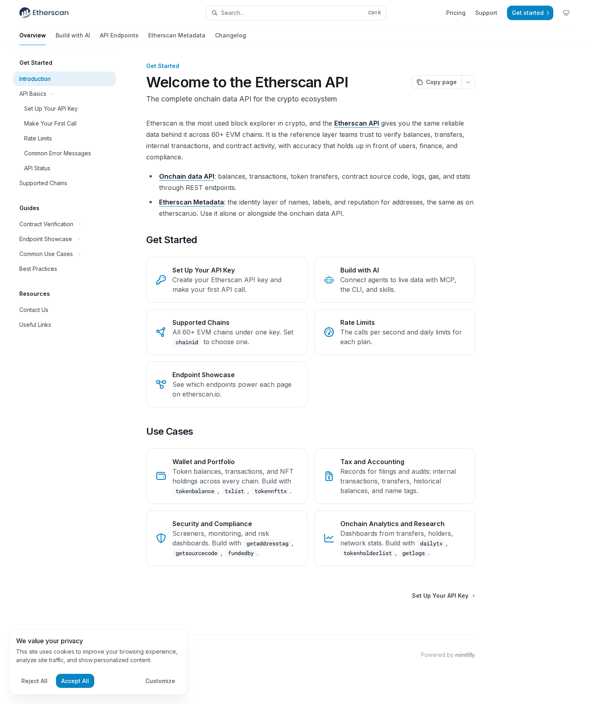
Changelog (230, 35)
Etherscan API (356, 123)
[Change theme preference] (566, 12)
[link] (226, 280)
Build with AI (73, 35)
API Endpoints (119, 35)
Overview (32, 35)
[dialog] (98, 662)
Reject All (34, 680)
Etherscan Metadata (176, 35)
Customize (160, 680)
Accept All (75, 680)
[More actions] (468, 82)
